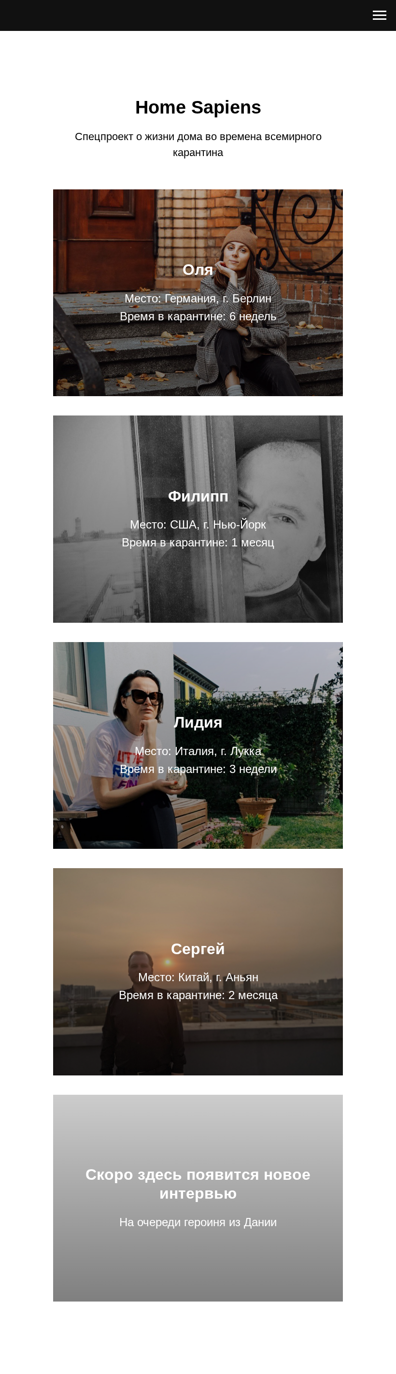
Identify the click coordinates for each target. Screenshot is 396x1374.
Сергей (198, 949)
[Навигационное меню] (379, 15)
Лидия (198, 722)
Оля (198, 269)
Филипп (198, 496)
